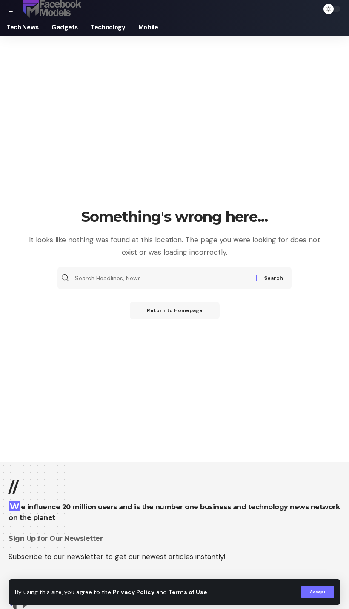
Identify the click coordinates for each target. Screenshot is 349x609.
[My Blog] (52, 9)
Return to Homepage (175, 310)
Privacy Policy (133, 592)
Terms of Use (188, 592)
